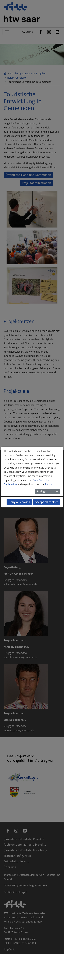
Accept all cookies (46, 502)
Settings (41, 491)
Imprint (49, 484)
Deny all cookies (19, 502)
